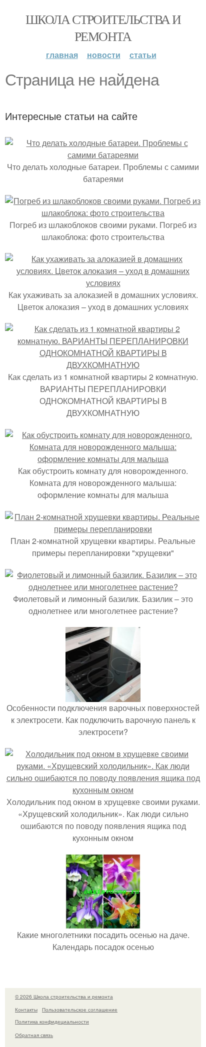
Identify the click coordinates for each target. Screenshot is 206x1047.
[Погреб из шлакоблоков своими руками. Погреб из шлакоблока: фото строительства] (103, 212)
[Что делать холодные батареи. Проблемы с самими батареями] (103, 154)
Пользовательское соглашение (80, 1009)
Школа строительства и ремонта (103, 27)
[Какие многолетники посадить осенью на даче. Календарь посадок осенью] (103, 922)
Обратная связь (34, 1035)
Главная (62, 54)
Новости (103, 54)
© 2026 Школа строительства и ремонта (64, 996)
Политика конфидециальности (52, 1021)
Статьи (143, 54)
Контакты (26, 1009)
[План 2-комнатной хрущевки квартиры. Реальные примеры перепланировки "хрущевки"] (103, 528)
